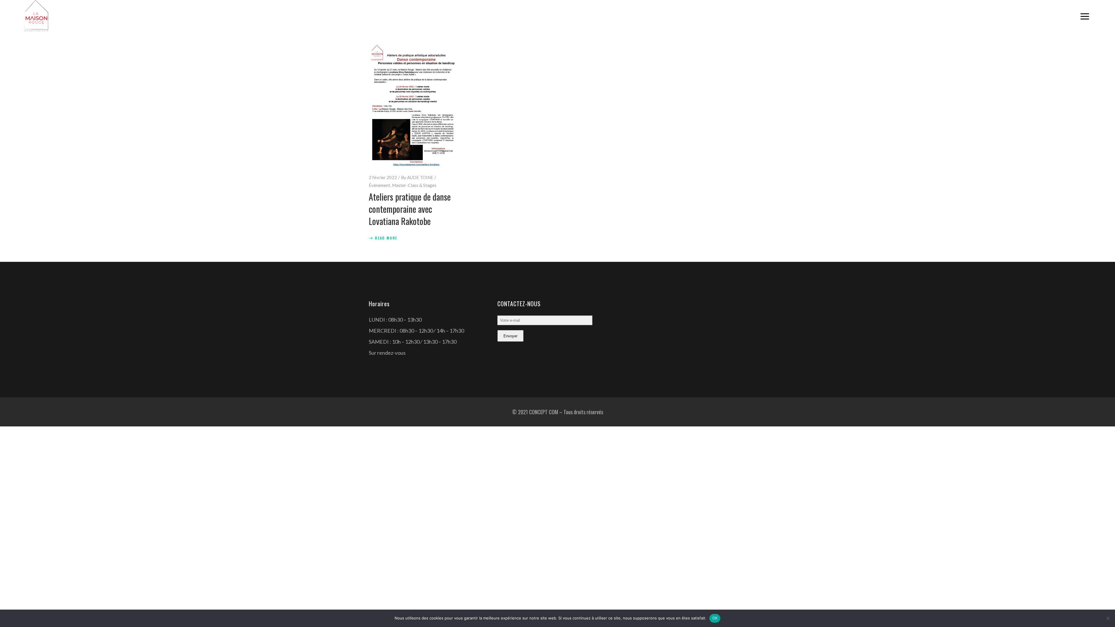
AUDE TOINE (420, 177)
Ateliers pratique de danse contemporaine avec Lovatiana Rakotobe (410, 209)
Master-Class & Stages (414, 185)
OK (715, 618)
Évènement (379, 185)
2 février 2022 (383, 177)
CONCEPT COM (543, 412)
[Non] (1108, 618)
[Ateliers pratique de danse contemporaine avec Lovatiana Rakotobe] (413, 106)
